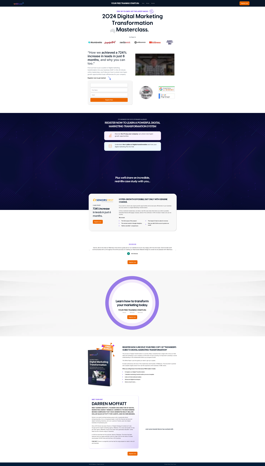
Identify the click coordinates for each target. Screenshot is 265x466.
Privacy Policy (167, 464)
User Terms (173, 464)
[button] (89, 250)
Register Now (109, 100)
